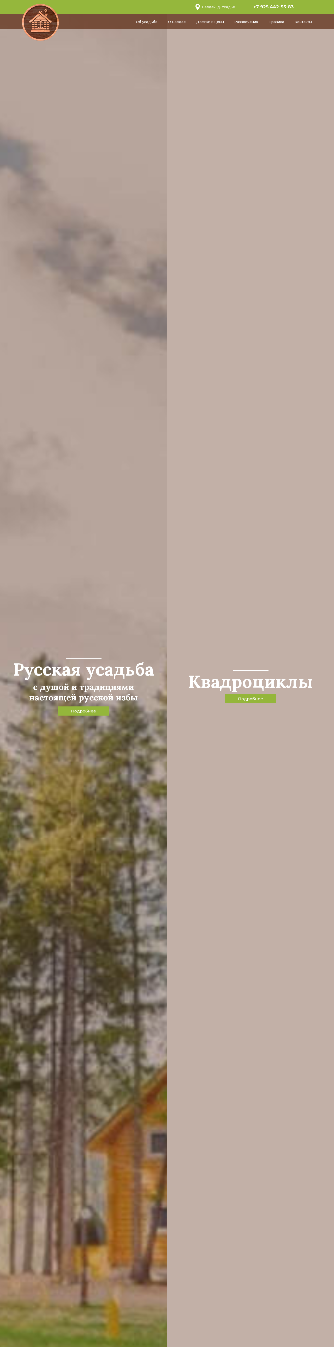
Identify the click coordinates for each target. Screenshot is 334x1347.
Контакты (303, 22)
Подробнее (83, 711)
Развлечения (246, 22)
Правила (276, 22)
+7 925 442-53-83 (273, 6)
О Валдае (177, 22)
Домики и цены (210, 22)
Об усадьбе (147, 22)
